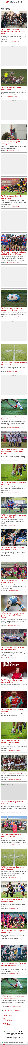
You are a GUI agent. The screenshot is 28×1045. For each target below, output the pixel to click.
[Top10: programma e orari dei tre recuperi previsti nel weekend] (14, 570)
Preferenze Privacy (7, 1020)
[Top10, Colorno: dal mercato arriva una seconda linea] (14, 699)
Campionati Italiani (11, 41)
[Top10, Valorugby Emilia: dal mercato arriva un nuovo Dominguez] (14, 670)
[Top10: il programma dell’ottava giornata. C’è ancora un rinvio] (14, 921)
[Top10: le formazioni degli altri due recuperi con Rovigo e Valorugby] (14, 505)
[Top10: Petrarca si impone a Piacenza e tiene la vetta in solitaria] (14, 538)
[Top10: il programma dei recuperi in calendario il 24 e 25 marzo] (14, 298)
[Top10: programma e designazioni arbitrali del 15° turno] (14, 472)
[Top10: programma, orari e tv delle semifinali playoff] (14, 77)
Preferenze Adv (6, 1025)
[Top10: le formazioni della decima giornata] (14, 763)
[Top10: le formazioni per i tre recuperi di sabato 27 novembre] (14, 857)
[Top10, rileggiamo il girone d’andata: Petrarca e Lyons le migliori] (14, 824)
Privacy (4, 1018)
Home (2, 6)
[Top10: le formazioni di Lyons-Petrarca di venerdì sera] (14, 792)
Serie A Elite (17, 41)
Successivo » (17, 1011)
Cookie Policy (6, 1023)
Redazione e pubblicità (8, 1015)
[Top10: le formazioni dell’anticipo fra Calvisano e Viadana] (14, 890)
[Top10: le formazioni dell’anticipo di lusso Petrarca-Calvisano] (14, 407)
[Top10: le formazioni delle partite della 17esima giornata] (14, 132)
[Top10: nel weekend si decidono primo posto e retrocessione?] (14, 352)
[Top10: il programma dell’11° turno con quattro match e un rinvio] (14, 637)
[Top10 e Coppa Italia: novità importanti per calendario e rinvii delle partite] (14, 730)
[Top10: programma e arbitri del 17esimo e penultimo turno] (14, 186)
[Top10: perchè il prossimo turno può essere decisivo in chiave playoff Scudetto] (14, 242)
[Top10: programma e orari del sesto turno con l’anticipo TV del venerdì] (14, 986)
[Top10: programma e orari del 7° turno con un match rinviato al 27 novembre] (14, 953)
